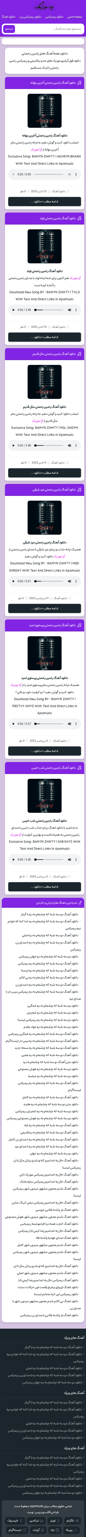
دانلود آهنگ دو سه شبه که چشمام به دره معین (49, 1055)
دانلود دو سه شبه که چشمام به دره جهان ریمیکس (48, 956)
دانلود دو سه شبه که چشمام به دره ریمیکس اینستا (48, 1020)
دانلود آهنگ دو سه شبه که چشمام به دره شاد (51, 1125)
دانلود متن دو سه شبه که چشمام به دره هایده (51, 1104)
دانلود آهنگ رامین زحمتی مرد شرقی (54, 489)
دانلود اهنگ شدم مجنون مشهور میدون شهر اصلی (47, 1273)
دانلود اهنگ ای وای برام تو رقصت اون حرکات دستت (48, 1287)
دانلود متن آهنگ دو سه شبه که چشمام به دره (50, 1062)
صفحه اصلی (74, 16)
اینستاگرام (15, 1530)
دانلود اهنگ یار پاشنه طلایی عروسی (57, 1209)
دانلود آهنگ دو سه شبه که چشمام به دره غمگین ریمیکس (43, 1034)
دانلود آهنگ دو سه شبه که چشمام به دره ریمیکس (48, 963)
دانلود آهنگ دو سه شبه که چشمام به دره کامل (50, 1097)
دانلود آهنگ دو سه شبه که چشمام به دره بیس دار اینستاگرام (42, 1041)
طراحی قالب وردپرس (47, 1512)
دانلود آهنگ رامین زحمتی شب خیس (53, 767)
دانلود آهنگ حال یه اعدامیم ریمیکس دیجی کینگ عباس (45, 1202)
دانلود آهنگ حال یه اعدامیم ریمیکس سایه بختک (49, 1181)
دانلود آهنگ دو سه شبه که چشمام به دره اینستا (49, 970)
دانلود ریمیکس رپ (30, 16)
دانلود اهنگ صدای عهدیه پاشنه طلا (57, 1237)
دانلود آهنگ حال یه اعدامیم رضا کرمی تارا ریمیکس (48, 1230)
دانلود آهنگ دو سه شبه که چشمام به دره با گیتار (49, 914)
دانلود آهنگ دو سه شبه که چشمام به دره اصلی (50, 935)
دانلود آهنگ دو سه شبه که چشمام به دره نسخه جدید (46, 1048)
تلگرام (70, 1520)
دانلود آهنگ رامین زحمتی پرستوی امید (52, 625)
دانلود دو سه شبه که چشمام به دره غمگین (52, 1005)
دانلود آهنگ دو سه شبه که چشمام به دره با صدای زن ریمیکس (45, 1375)
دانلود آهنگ (58, 191)
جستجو (9, 29)
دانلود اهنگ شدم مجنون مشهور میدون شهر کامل (47, 1245)
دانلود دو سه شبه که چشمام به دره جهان (54, 1153)
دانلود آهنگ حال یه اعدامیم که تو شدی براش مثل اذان (45, 1266)
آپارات (36, 1530)
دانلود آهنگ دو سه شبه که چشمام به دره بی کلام (48, 977)
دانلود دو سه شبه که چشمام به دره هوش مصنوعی (48, 1069)
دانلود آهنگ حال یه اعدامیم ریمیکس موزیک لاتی (48, 1174)
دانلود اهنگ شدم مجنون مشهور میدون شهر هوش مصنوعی (41, 1216)
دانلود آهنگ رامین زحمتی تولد (58, 218)
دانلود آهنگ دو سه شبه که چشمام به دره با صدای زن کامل (43, 1139)
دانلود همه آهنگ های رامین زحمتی (45, 53)
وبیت (30, 1512)
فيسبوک (12, 1520)
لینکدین (34, 1520)
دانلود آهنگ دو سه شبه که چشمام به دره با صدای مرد (46, 1146)
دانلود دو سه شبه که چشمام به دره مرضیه (53, 1076)
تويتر (53, 1520)
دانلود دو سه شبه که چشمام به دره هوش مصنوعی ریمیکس (42, 1118)
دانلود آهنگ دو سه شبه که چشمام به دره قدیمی (49, 1132)
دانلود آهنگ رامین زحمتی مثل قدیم (54, 354)
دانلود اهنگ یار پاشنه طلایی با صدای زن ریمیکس (49, 1315)
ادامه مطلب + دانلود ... (44, 201)
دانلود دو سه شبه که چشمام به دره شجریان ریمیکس (46, 1111)
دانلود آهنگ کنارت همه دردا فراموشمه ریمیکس (49, 1223)
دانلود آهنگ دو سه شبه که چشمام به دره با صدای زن (46, 984)
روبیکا (69, 1530)
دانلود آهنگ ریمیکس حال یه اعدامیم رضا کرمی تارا (48, 1280)
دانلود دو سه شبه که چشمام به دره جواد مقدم (51, 1027)
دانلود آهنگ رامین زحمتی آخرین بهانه (53, 82)
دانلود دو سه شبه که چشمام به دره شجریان (52, 1012)
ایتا (52, 1530)
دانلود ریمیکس (54, 16)
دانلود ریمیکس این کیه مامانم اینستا (56, 1294)
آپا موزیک (36, 149)
